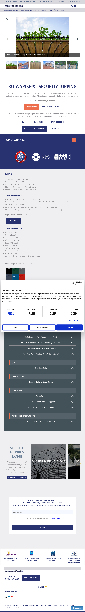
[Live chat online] (77, 608)
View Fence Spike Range (17, 478)
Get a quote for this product (34, 128)
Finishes (13, 221)
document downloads (50, 107)
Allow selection (42, 327)
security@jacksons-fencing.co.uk (23, 608)
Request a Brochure (31, 578)
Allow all (69, 327)
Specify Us (55, 128)
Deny (15, 327)
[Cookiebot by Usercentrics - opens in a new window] (73, 283)
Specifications (31, 107)
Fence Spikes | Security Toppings (41, 10)
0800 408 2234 (12, 579)
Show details (74, 321)
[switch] (32, 313)
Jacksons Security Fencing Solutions (16, 10)
